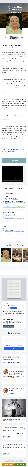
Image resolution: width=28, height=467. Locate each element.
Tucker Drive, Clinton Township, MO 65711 (14, 218)
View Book (6, 307)
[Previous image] (3, 408)
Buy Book (14, 307)
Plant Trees (20, 206)
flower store (12, 151)
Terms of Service (18, 461)
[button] (14, 408)
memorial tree (17, 149)
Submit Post (14, 348)
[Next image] (25, 408)
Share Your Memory (8, 326)
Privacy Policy (10, 461)
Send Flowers (19, 234)
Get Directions (8, 206)
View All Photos (14, 265)
